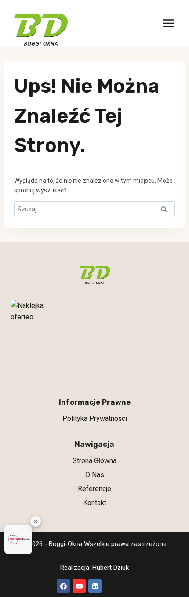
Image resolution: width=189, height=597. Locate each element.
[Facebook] (63, 586)
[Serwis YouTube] (79, 586)
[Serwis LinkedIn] (95, 586)
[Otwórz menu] (168, 23)
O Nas (94, 474)
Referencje (94, 489)
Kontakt (94, 503)
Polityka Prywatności (94, 418)
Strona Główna (94, 460)
